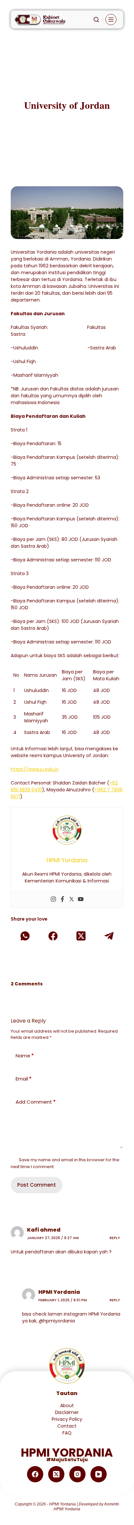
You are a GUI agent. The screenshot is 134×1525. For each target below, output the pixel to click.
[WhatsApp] (25, 936)
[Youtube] (81, 899)
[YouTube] (98, 1474)
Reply (115, 1237)
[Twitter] (71, 899)
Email (24, 1078)
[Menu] (110, 19)
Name (25, 1055)
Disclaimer (67, 1412)
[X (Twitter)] (81, 936)
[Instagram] (53, 899)
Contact (66, 1426)
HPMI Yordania (59, 1292)
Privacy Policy (67, 1419)
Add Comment (36, 1101)
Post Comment (36, 1184)
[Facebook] (62, 899)
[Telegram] (109, 936)
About (67, 1405)
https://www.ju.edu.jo (35, 769)
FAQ (67, 1433)
